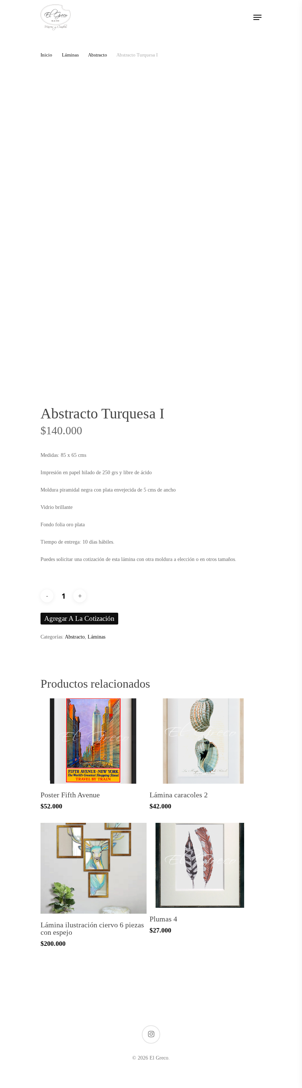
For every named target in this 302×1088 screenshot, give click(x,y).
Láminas (70, 55)
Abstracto (97, 55)
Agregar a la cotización (79, 618)
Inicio (46, 55)
